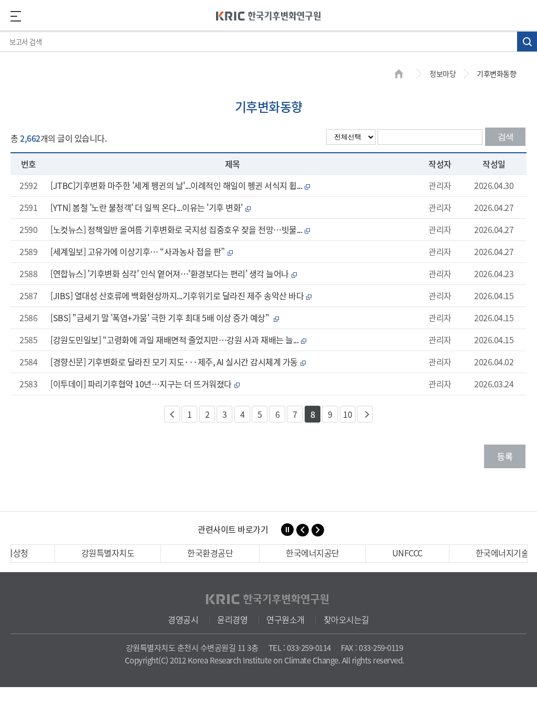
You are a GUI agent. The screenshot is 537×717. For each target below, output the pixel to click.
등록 (504, 456)
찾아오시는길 (346, 619)
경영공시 (183, 619)
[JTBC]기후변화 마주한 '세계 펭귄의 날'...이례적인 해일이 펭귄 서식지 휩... (180, 185)
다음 (365, 414)
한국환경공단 (210, 552)
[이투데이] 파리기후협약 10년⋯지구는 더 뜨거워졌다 (144, 383)
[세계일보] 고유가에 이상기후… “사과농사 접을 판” (141, 251)
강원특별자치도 (108, 552)
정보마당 (442, 73)
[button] (302, 530)
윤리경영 (232, 619)
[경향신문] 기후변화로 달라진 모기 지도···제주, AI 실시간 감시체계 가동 (177, 361)
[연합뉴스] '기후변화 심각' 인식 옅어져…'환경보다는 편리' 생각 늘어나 (173, 273)
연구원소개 (285, 619)
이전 (172, 414)
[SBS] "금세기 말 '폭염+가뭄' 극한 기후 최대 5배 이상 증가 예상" (164, 317)
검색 (505, 136)
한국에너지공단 (312, 552)
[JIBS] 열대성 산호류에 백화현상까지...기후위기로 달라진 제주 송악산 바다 (181, 295)
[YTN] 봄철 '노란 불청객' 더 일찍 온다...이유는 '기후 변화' (150, 207)
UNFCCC (407, 552)
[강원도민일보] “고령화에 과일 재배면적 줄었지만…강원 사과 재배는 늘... (178, 339)
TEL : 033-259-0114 (299, 647)
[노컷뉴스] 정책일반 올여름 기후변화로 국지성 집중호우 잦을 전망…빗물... (180, 229)
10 (347, 414)
